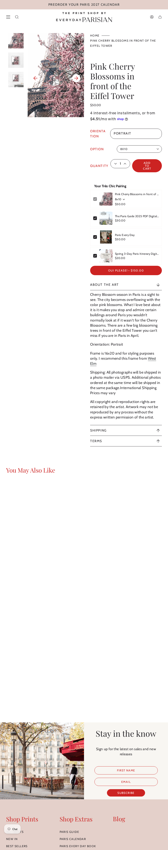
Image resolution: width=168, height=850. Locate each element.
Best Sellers (17, 846)
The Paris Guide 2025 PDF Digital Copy (137, 216)
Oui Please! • (126, 270)
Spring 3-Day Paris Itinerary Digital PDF (137, 254)
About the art (104, 285)
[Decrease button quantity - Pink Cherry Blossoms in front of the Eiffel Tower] (114, 163)
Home (95, 35)
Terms (96, 441)
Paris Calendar (73, 839)
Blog (119, 819)
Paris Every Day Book (78, 846)
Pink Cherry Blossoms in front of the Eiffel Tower (137, 194)
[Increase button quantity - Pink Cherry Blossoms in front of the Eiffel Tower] (126, 163)
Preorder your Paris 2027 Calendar (84, 5)
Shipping (98, 430)
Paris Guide (69, 832)
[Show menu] (8, 17)
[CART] (160, 17)
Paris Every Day (125, 235)
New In (12, 839)
